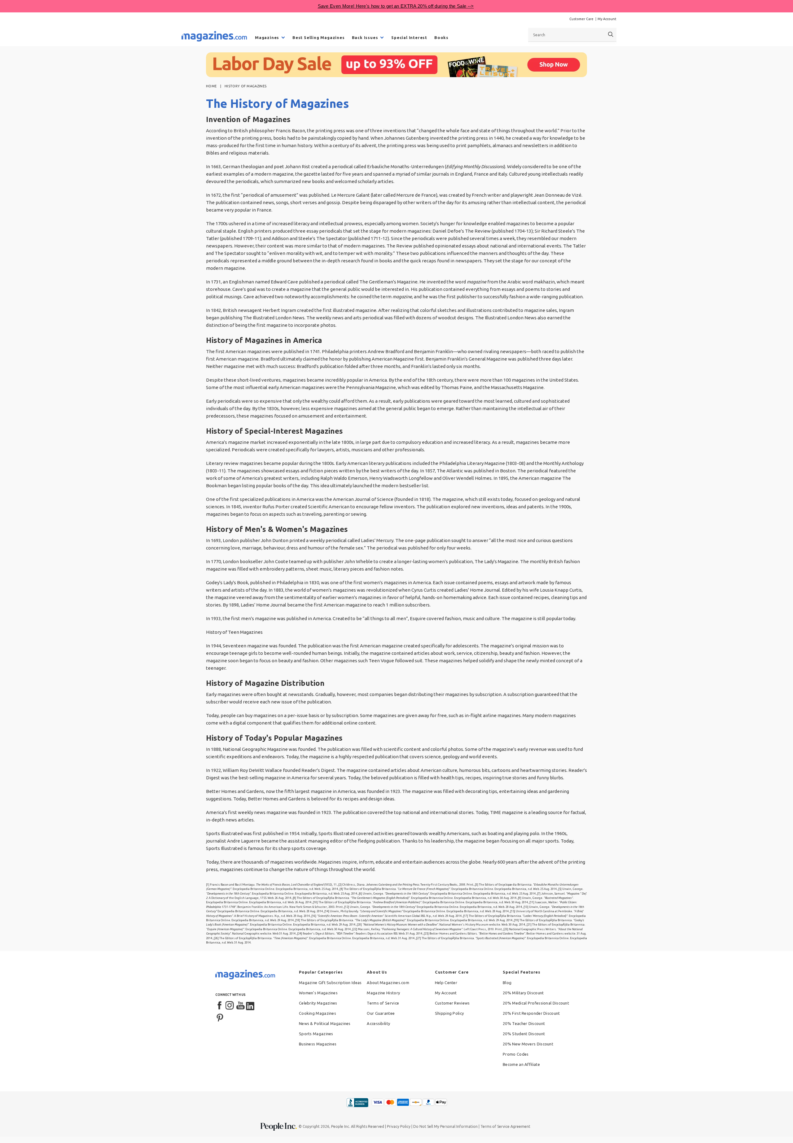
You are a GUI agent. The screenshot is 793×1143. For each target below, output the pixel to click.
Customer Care (581, 19)
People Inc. (340, 1126)
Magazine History (383, 993)
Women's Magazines (318, 993)
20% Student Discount (524, 1033)
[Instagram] (230, 1005)
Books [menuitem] (441, 37)
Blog (507, 982)
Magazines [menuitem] (267, 37)
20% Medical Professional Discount (536, 1003)
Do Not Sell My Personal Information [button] (445, 1126)
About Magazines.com (388, 982)
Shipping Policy (449, 1013)
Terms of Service (383, 1003)
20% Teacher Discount (524, 1023)
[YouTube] (240, 1005)
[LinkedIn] (250, 1005)
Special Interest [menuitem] (409, 37)
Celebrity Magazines (318, 1003)
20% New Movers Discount (528, 1044)
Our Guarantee (381, 1013)
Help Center (446, 982)
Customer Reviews (452, 1003)
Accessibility (378, 1023)
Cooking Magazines (317, 1013)
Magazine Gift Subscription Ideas (330, 982)
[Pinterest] (220, 1017)
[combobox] (572, 35)
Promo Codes (515, 1054)
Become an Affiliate (521, 1064)
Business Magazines (317, 1044)
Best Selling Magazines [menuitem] (318, 37)
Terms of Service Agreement (505, 1126)
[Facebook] (220, 1005)
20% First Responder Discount (531, 1013)
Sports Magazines (316, 1033)
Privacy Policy (398, 1126)
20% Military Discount (523, 993)
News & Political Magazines (325, 1023)
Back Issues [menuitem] (365, 37)
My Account (607, 19)
